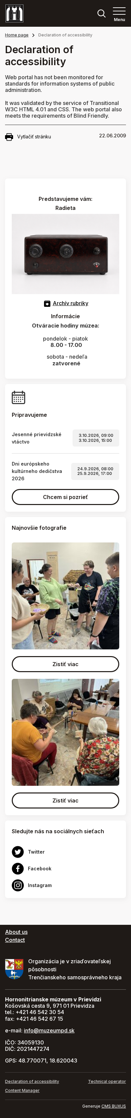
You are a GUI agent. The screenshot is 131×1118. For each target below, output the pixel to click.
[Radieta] (65, 253)
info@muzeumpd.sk (49, 1030)
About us (16, 931)
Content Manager (22, 1090)
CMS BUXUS (113, 1106)
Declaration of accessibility (32, 1081)
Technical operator (107, 1081)
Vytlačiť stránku (34, 136)
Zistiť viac (65, 664)
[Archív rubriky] (47, 303)
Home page (17, 34)
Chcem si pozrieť (65, 497)
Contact (15, 940)
